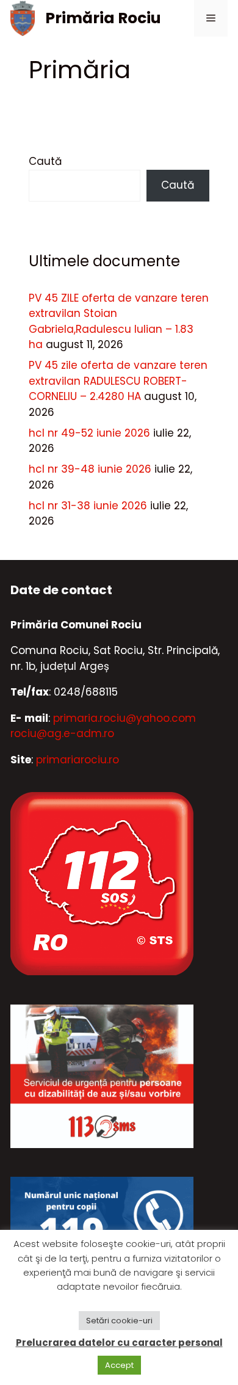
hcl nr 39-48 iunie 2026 (90, 469)
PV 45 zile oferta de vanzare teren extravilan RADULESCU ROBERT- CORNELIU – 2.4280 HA (118, 381)
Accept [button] (119, 1365)
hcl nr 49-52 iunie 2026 (89, 433)
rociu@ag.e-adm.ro (62, 733)
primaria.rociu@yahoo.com (124, 718)
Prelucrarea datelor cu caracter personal (119, 1342)
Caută (45, 161)
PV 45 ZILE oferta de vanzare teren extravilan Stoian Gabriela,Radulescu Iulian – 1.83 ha (119, 321)
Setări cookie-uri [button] (119, 1320)
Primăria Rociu (103, 18)
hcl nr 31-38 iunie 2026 (88, 505)
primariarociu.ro (77, 759)
